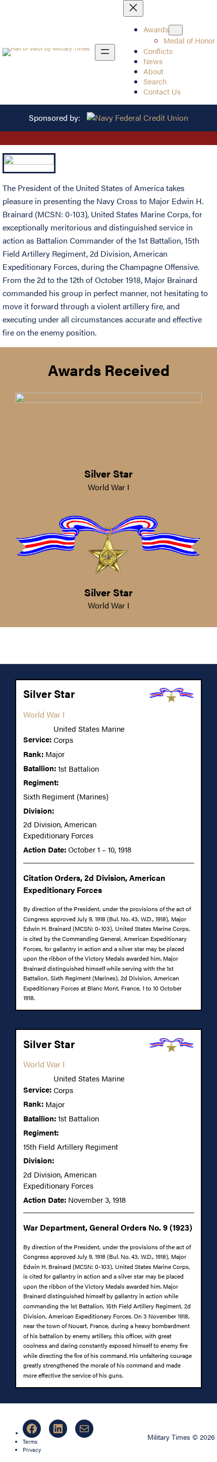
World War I (108, 487)
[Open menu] (105, 52)
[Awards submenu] (176, 30)
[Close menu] (133, 8)
